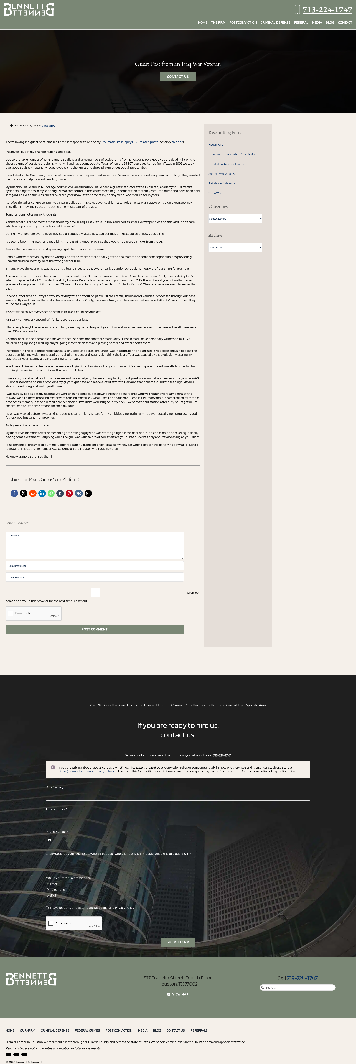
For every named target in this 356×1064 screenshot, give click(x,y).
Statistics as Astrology (221, 183)
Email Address (56, 809)
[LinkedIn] (42, 493)
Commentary (48, 125)
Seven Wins (215, 193)
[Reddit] (32, 493)
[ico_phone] (31, 974)
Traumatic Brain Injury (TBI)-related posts (129, 142)
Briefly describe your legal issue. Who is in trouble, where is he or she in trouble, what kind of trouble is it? (119, 854)
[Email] (88, 493)
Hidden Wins (215, 144)
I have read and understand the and (92, 908)
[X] (23, 493)
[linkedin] (8, 1054)
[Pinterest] (69, 493)
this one (177, 142)
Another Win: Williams (221, 173)
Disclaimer (101, 908)
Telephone (57, 890)
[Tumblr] (60, 493)
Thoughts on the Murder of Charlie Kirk (231, 154)
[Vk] (79, 493)
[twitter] (24, 1054)
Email (54, 884)
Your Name (54, 787)
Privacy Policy (124, 908)
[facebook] (16, 1054)
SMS (53, 895)
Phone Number (57, 831)
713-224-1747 (327, 9)
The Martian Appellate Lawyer (226, 164)
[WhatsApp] (51, 493)
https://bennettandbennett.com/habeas (86, 771)
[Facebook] (14, 493)
